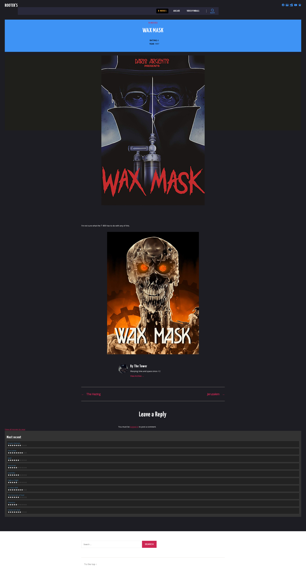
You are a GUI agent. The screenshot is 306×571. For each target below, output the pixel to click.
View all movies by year (15, 429)
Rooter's (11, 6)
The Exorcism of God (16, 495)
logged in (134, 426)
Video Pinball (193, 11)
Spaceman (12, 465)
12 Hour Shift (13, 488)
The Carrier (12, 450)
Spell (9, 458)
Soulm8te (11, 473)
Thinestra (11, 502)
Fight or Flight (13, 480)
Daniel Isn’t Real (14, 510)
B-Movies (162, 11)
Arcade (176, 11)
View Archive (137, 376)
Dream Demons (14, 443)
